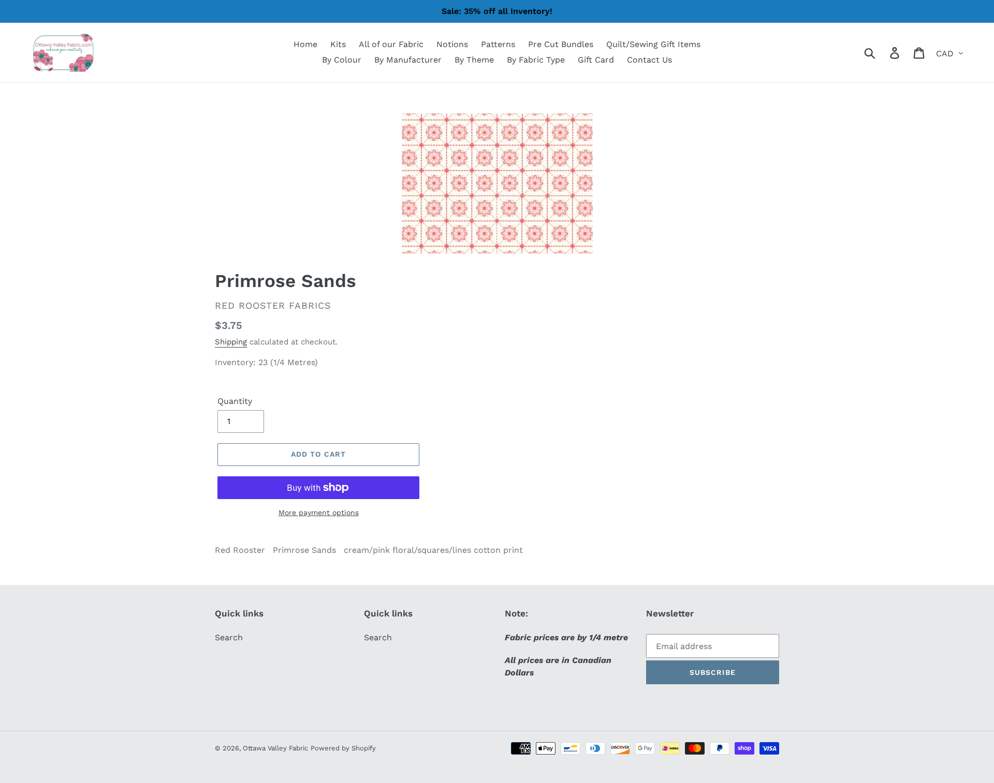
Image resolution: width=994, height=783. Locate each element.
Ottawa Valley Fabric (275, 748)
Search (229, 637)
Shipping (231, 342)
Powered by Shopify (343, 748)
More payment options (319, 512)
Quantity (234, 401)
